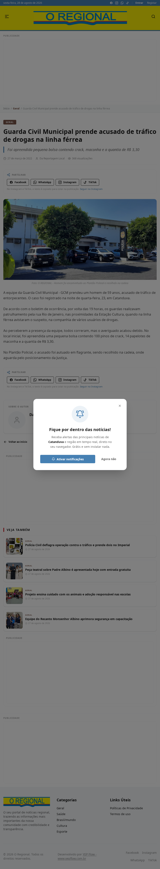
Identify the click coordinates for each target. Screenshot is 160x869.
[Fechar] (119, 405)
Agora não (108, 459)
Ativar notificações (70, 459)
